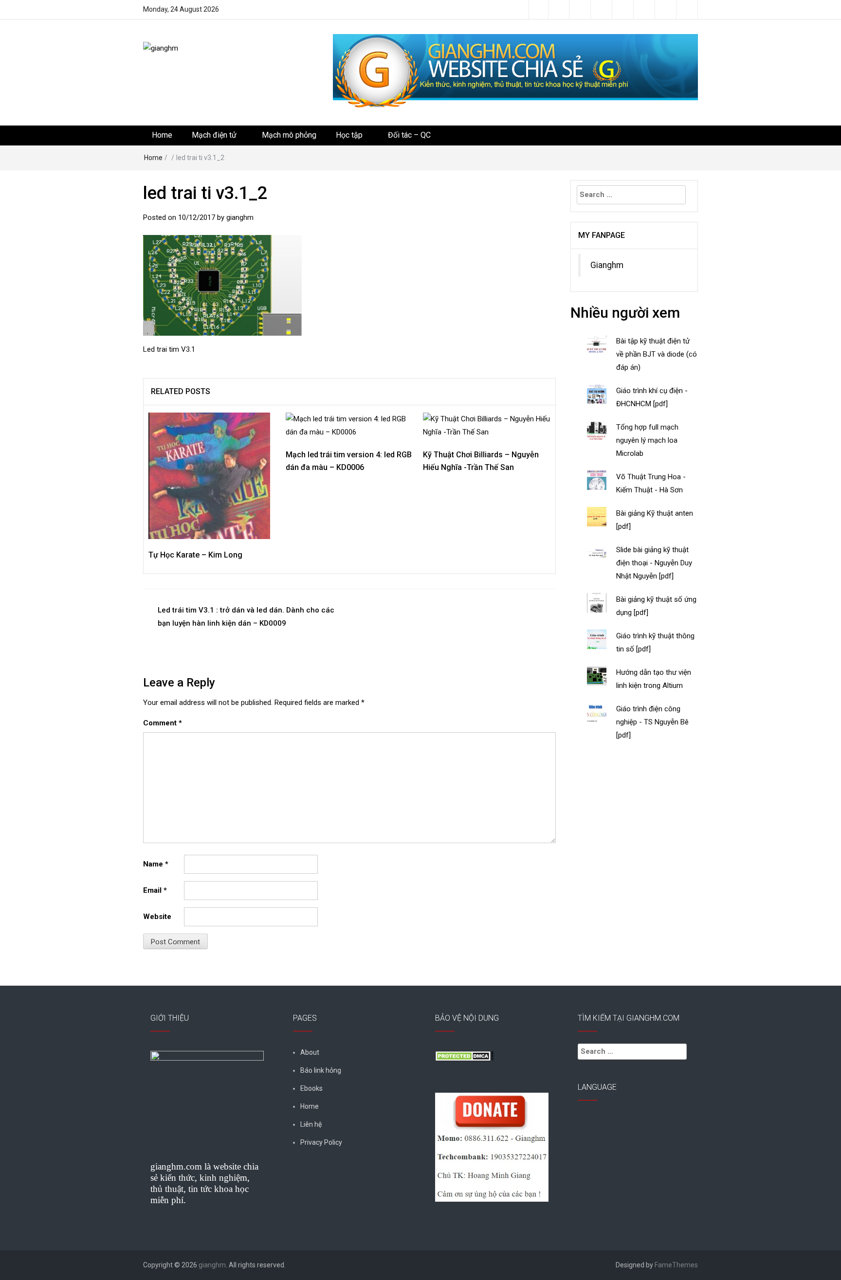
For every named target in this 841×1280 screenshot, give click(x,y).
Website (157, 916)
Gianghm (606, 265)
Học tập (349, 135)
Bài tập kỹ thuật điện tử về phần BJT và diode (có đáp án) (656, 354)
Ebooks (311, 1088)
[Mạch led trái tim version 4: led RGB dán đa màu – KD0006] (349, 425)
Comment (162, 723)
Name (155, 864)
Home (162, 135)
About (309, 1052)
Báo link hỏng (320, 1070)
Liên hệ (311, 1124)
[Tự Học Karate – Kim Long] (209, 475)
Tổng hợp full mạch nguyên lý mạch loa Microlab (647, 440)
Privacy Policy (321, 1142)
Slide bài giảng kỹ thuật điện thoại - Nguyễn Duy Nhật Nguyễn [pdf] (654, 562)
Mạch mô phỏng (289, 135)
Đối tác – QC (409, 135)
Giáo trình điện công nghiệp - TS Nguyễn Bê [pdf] (652, 721)
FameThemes (676, 1265)
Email (155, 890)
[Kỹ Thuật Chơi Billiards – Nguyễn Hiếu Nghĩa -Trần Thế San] (486, 425)
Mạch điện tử (214, 135)
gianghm (240, 217)
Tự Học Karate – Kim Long (195, 554)
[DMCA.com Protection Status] (464, 1055)
